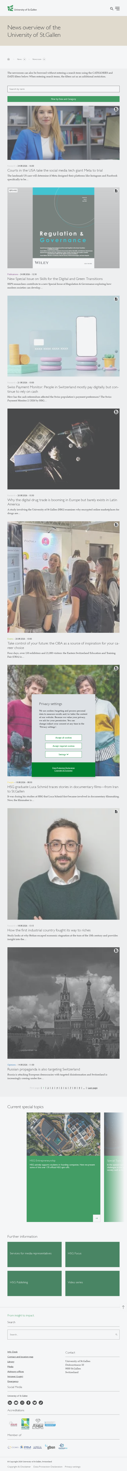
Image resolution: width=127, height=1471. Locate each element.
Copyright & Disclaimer (63, 771)
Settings (63, 754)
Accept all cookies (63, 737)
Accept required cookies (63, 746)
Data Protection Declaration (63, 768)
